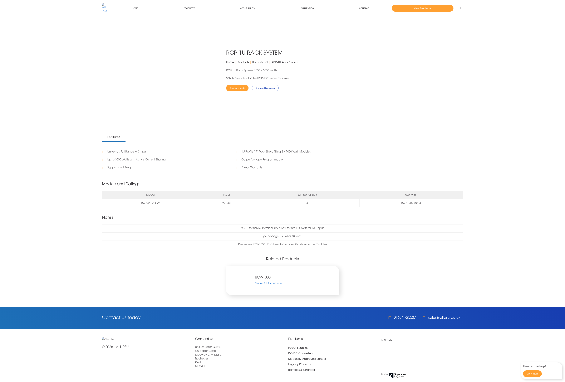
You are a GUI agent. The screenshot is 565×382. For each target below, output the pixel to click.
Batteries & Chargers (301, 370)
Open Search (459, 8)
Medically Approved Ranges (307, 359)
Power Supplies (298, 348)
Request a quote (237, 88)
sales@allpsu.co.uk (444, 318)
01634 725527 (405, 318)
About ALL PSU (248, 8)
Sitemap (386, 340)
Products (189, 8)
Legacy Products (299, 364)
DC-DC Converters (300, 353)
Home (135, 8)
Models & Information (267, 283)
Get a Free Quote (422, 8)
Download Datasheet (265, 88)
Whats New (307, 8)
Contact (364, 8)
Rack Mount (260, 62)
